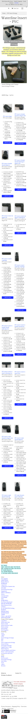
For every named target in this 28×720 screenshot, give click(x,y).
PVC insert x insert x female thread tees (20, 325)
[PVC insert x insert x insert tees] (19, 365)
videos (3, 664)
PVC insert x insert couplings (7, 259)
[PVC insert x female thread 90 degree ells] (19, 107)
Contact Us (18, 673)
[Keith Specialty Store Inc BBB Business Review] (9, 711)
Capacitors (4, 585)
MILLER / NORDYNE (6, 603)
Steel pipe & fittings (6, 645)
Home (4, 13)
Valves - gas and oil (6, 616)
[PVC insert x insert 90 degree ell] (6, 207)
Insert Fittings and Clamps (10, 84)
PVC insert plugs (7, 116)
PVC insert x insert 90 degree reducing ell (20, 216)
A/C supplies (4, 579)
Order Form (10, 708)
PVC (2, 641)
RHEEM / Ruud (5, 611)
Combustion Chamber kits (8, 586)
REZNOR (3, 610)
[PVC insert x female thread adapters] (5, 155)
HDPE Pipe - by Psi (7, 95)
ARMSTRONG (4, 580)
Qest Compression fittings (8, 642)
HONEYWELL (4, 600)
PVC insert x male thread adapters (19, 438)
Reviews (3, 666)
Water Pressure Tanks (7, 625)
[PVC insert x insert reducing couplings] (17, 256)
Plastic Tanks (4, 624)
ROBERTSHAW (5, 613)
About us (3, 673)
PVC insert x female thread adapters (7, 164)
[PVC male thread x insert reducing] (17, 486)
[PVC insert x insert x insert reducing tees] (6, 365)
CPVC (2, 636)
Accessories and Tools (6, 653)
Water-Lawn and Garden (7, 652)
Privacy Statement (6, 706)
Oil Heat (3, 607)
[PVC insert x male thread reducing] (4, 486)
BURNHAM (4, 583)
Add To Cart (8, 143)
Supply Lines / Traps (6, 647)
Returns (4, 708)
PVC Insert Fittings (12, 13)
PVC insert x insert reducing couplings (20, 266)
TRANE (3, 614)
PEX (2, 639)
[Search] (8, 8)
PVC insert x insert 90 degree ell (7, 216)
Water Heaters (5, 649)
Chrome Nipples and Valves (8, 650)
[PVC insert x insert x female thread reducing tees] (6, 319)
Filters (3, 594)
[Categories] (22, 8)
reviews (16, 3)
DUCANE (3, 588)
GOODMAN (4, 597)
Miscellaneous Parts (6, 605)
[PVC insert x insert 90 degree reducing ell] (19, 207)
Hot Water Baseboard (6, 602)
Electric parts (4, 658)
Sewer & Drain (4, 644)
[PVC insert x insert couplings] (6, 253)
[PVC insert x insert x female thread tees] (19, 319)
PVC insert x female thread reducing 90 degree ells (20, 161)
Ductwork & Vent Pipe (6, 589)
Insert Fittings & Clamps (7, 638)
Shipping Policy (16, 706)
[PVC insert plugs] (7, 108)
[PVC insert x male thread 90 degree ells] (6, 429)
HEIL (2, 599)
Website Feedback (6, 675)
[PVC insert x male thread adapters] (17, 429)
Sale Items (4, 661)
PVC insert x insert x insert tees (20, 372)
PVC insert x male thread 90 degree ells (7, 437)
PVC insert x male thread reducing (6, 496)
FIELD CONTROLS (6, 593)
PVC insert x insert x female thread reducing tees (7, 327)
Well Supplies (4, 630)
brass (2, 633)
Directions (24, 706)
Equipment (4, 591)
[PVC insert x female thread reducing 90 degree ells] (19, 153)
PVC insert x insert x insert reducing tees (7, 372)
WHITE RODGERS (5, 617)
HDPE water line (5, 622)
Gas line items (4, 596)
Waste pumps (4, 627)
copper (3, 635)
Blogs (2, 656)
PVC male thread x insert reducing (19, 496)
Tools (2, 663)
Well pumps (4, 628)
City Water (4, 621)
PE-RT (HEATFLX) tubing (7, 608)
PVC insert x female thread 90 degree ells (20, 115)
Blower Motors (5, 582)
